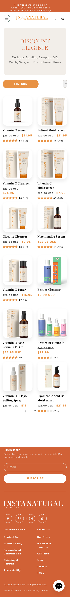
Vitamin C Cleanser (16, 183)
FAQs (40, 573)
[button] (7, 18)
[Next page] (45, 411)
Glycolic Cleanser (15, 236)
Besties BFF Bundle (51, 343)
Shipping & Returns (11, 562)
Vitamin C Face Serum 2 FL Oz (13, 345)
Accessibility (12, 570)
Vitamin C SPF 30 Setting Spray (15, 398)
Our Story (43, 537)
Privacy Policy (31, 591)
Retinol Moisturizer (51, 130)
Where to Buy (13, 544)
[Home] (32, 17)
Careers (42, 567)
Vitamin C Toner (14, 289)
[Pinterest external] (19, 518)
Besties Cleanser (49, 289)
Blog (40, 560)
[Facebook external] (8, 518)
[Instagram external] (31, 518)
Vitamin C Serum (15, 130)
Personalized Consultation (12, 552)
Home (45, 591)
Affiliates (43, 554)
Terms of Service (12, 591)
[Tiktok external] (42, 518)
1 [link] (25, 411)
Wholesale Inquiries (44, 545)
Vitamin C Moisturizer (46, 185)
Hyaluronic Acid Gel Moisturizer (51, 398)
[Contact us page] (59, 586)
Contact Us (11, 537)
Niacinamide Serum (51, 236)
